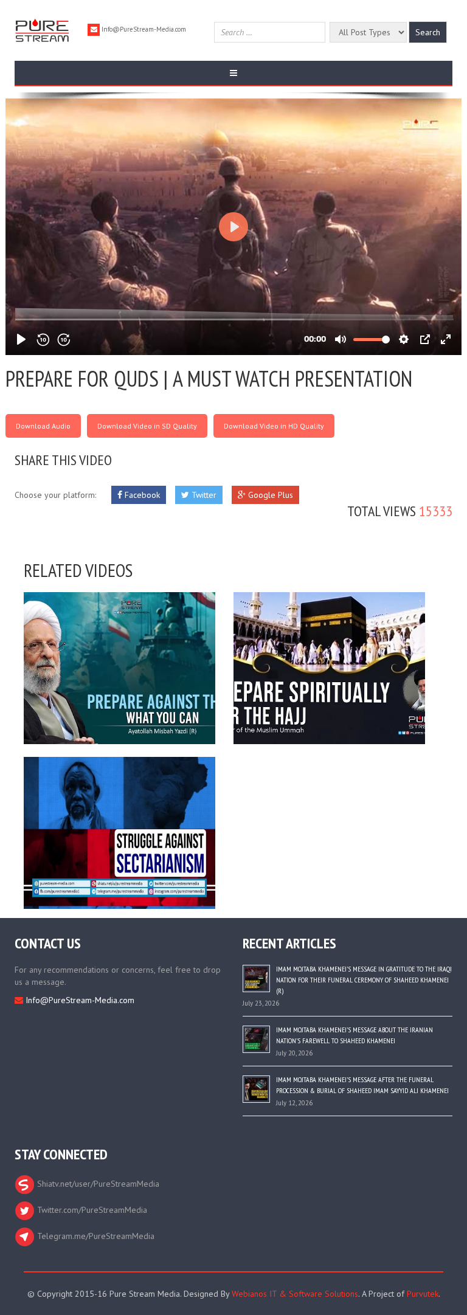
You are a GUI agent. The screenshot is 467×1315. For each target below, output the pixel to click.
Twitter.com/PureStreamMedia (91, 1209)
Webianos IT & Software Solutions (295, 1293)
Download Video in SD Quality (147, 425)
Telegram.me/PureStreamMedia (94, 1235)
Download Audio (43, 425)
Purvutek (422, 1293)
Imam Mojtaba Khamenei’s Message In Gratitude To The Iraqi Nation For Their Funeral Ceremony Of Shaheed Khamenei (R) (364, 979)
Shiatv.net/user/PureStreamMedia (97, 1183)
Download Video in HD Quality (274, 425)
